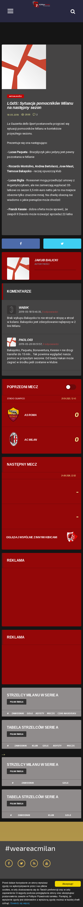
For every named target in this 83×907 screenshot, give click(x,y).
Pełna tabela (16, 702)
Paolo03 (26, 340)
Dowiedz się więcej (19, 903)
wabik (24, 307)
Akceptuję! (67, 883)
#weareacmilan (30, 848)
